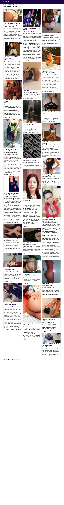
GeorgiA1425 (27, 200)
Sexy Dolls (26, 324)
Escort (4, 4)
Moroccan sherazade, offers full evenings (11, 303)
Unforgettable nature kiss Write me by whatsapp (12, 24)
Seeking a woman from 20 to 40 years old (50, 344)
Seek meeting (46, 34)
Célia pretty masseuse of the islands (12, 57)
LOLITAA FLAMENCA (49, 218)
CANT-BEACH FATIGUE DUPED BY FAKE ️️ (11, 193)
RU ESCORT (6, 1)
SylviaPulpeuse (8, 268)
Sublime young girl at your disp (50, 319)
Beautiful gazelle (47, 175)
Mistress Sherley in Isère (11, 239)
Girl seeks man (27, 243)
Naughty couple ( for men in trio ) (51, 112)
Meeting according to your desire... (31, 28)
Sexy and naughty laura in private (50, 142)
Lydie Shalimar (47, 71)
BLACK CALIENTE (48, 284)
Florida (16, 4)
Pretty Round (27, 274)
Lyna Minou (26, 90)
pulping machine (28, 124)
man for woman (28, 159)
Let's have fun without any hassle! (12, 100)
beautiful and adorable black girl (11, 150)
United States (11, 4)
